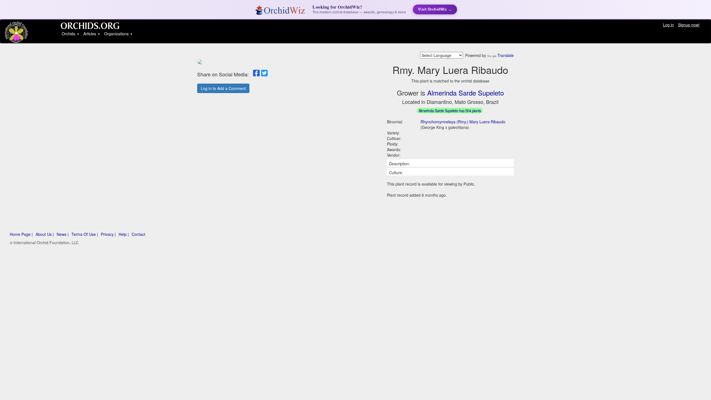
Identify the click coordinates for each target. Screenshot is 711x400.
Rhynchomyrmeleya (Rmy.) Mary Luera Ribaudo (462, 121)
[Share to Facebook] (256, 73)
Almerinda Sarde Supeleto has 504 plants (450, 110)
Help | (124, 234)
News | (63, 234)
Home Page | (21, 234)
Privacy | (108, 234)
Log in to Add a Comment (223, 88)
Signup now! (689, 25)
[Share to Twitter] (264, 73)
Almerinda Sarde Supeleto (465, 93)
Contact (138, 234)
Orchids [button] (69, 33)
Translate (505, 55)
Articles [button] (90, 33)
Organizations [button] (117, 33)
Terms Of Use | (84, 234)
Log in (668, 25)
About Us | (45, 234)
